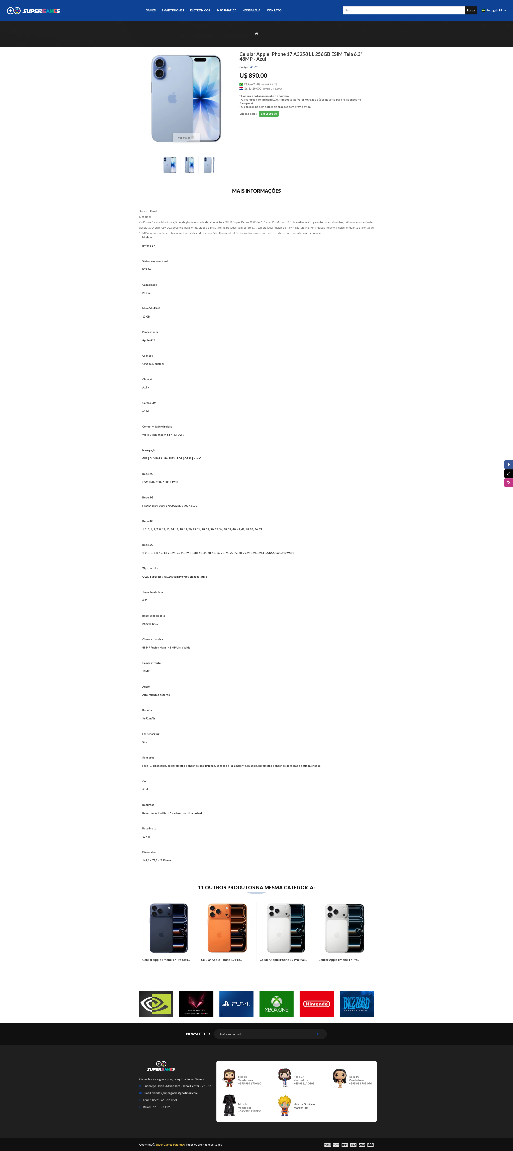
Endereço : (150, 1086)
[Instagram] (508, 482)
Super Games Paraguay (170, 1144)
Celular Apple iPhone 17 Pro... (221, 959)
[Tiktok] (508, 473)
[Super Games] (44, 10)
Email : (148, 1093)
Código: (243, 67)
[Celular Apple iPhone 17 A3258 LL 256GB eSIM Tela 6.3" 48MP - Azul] (170, 165)
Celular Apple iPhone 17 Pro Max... (166, 959)
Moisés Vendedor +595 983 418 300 (249, 1108)
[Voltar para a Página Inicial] (256, 33)
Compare (156, 969)
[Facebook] (508, 464)
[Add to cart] (146, 969)
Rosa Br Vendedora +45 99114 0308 (304, 1080)
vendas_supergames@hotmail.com (175, 1093)
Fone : (147, 1100)
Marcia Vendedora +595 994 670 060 (249, 1080)
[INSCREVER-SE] (318, 1034)
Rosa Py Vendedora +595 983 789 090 (360, 1080)
